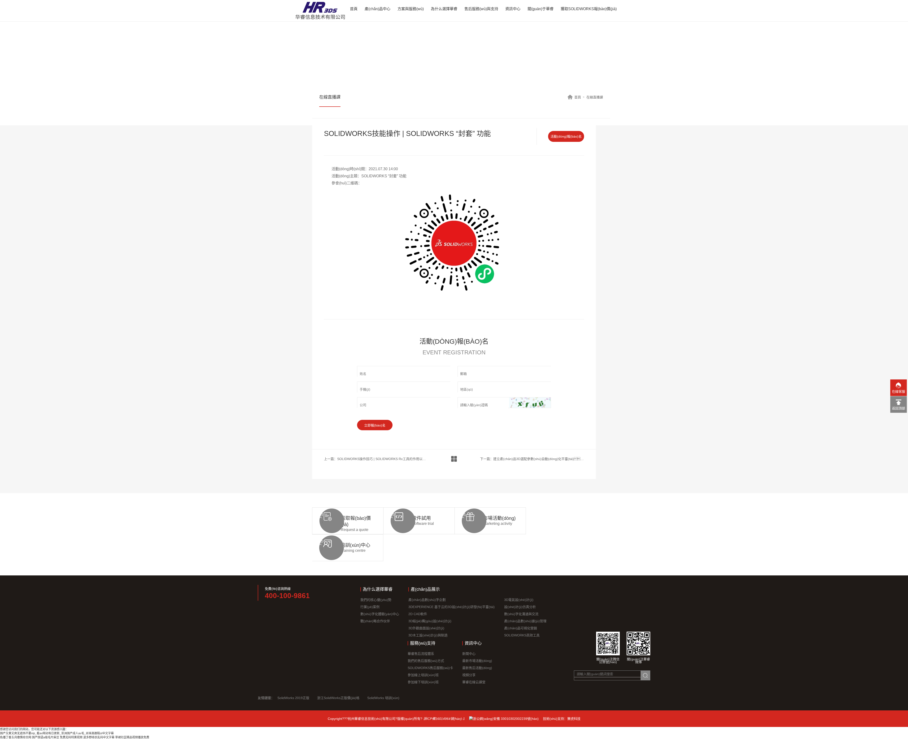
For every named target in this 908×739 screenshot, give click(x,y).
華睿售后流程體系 (421, 654)
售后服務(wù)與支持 (481, 9)
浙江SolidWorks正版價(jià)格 (338, 698)
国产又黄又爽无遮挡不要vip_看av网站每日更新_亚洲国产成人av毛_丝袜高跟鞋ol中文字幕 (57, 733)
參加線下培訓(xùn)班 (423, 682)
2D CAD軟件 (417, 614)
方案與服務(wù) (410, 9)
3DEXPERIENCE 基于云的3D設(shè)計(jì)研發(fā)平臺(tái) (451, 607)
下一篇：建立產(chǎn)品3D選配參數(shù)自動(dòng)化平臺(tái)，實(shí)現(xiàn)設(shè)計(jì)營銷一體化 (532, 459)
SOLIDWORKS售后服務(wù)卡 (430, 668)
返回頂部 (898, 408)
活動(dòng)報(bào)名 (566, 136)
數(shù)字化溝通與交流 (521, 614)
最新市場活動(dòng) (477, 661)
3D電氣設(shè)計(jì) (518, 600)
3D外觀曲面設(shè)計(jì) (426, 628)
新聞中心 (469, 654)
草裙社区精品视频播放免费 (132, 737)
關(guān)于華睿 (541, 9)
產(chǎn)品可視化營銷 (520, 628)
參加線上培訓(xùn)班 (423, 675)
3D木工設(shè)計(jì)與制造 (428, 635)
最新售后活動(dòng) (477, 668)
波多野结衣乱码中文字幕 (98, 737)
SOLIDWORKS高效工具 (522, 635)
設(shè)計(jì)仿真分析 (520, 607)
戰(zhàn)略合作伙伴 (375, 621)
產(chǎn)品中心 (377, 9)
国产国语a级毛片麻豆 (45, 737)
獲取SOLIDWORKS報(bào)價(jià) (589, 9)
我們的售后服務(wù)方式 (426, 661)
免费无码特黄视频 (71, 737)
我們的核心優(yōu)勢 (375, 600)
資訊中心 (512, 9)
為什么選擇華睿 (444, 9)
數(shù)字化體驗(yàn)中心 (379, 614)
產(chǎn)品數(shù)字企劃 (427, 600)
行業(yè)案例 (370, 607)
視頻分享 (469, 675)
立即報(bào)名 (374, 425)
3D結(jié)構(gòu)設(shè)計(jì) (429, 621)
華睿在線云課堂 (473, 682)
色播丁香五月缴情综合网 (15, 737)
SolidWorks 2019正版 (293, 698)
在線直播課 (594, 97)
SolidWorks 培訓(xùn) (383, 698)
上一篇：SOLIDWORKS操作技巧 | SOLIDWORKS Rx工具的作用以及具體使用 (376, 459)
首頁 (354, 9)
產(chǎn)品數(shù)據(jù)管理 (525, 621)
